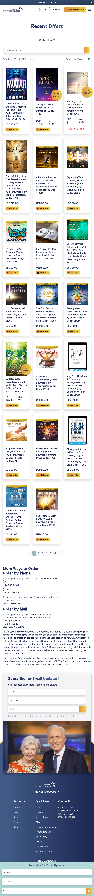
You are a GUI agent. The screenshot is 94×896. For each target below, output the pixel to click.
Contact (40, 841)
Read (16, 817)
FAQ (38, 822)
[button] (91, 2)
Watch (17, 807)
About (39, 807)
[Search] (86, 50)
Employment (42, 846)
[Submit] (82, 709)
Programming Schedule (47, 827)
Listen (16, 812)
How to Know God (45, 791)
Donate (56, 9)
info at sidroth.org (66, 816)
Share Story (41, 836)
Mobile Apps (42, 817)
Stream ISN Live (75, 9)
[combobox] (47, 50)
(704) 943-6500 (65, 813)
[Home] (13, 9)
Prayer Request (43, 831)
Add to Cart (13, 129)
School (17, 827)
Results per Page (74, 59)
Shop (16, 822)
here (42, 661)
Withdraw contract (45, 851)
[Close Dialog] (91, 864)
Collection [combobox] (45, 40)
